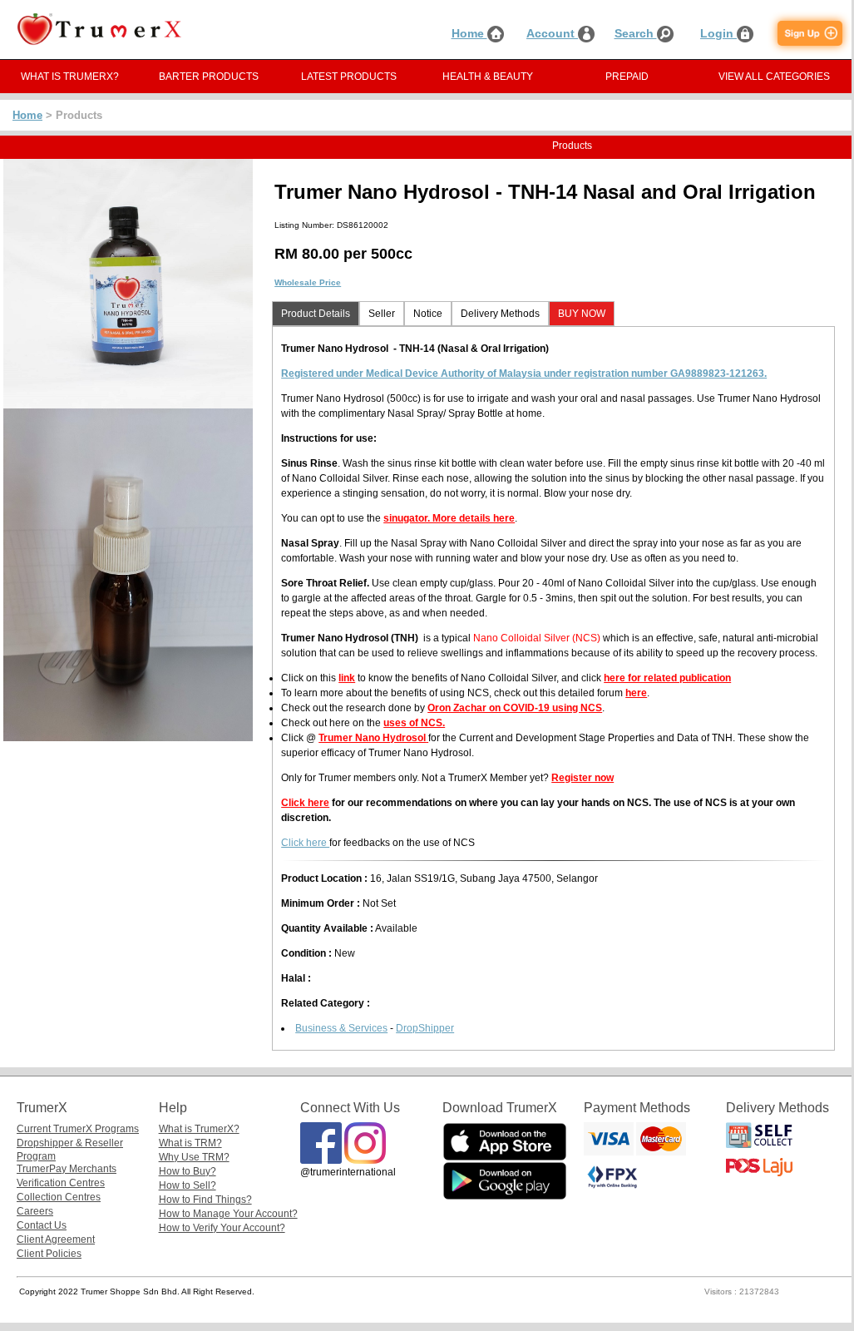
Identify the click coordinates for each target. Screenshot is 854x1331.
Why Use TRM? (194, 1157)
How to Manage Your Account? (228, 1214)
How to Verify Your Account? (222, 1228)
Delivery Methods (500, 313)
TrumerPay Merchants (66, 1169)
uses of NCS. (414, 723)
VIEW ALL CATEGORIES (774, 76)
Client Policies (49, 1253)
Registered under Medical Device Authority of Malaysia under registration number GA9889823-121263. (524, 373)
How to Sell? (187, 1185)
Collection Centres (59, 1197)
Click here (305, 803)
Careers (35, 1211)
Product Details (315, 313)
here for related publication (667, 678)
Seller (381, 313)
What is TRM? (190, 1143)
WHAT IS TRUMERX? (70, 76)
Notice (427, 313)
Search (636, 33)
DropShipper (425, 1028)
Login (718, 33)
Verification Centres (61, 1183)
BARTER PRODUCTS (209, 76)
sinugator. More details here (449, 518)
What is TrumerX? (199, 1129)
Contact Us (42, 1225)
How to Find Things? (205, 1199)
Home (469, 33)
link (346, 678)
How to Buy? (187, 1171)
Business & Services (341, 1028)
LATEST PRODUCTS (349, 76)
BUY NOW (581, 313)
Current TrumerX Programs (78, 1129)
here (636, 693)
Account (552, 33)
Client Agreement (56, 1239)
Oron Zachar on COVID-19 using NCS (514, 708)
